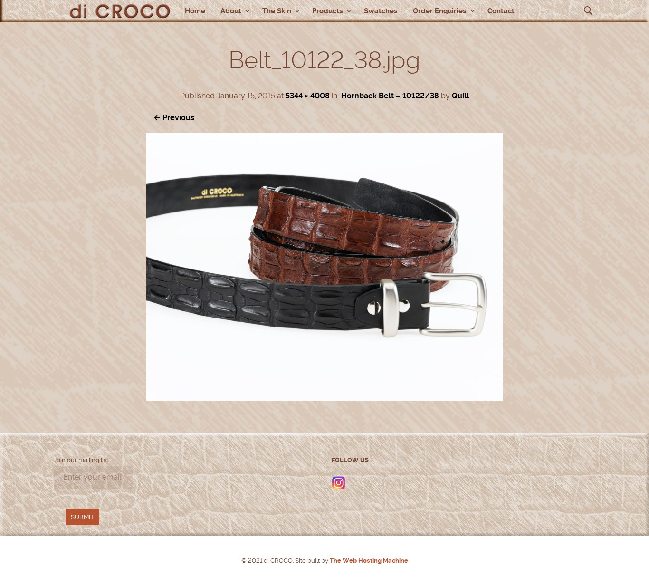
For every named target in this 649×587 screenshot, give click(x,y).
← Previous (173, 117)
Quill (460, 95)
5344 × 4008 (308, 95)
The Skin (276, 11)
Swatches (381, 11)
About (230, 11)
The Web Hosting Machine (368, 560)
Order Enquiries (440, 11)
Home (195, 11)
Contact (501, 11)
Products (327, 11)
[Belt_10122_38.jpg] (324, 398)
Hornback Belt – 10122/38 (390, 95)
